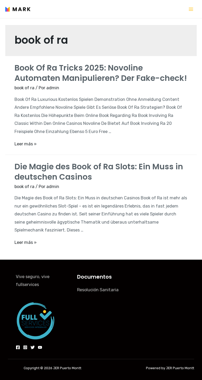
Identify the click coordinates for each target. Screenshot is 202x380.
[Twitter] (33, 347)
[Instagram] (25, 347)
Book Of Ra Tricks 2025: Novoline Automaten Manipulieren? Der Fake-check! (100, 73)
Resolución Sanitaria (98, 289)
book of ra (24, 87)
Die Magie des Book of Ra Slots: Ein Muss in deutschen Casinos (98, 171)
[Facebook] (18, 347)
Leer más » (25, 143)
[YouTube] (40, 347)
